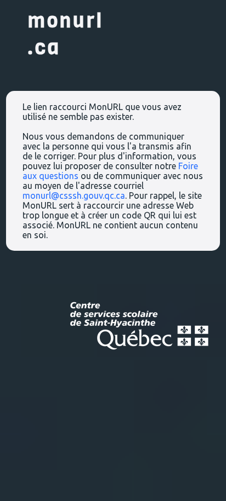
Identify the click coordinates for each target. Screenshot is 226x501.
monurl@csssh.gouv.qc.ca (73, 195)
